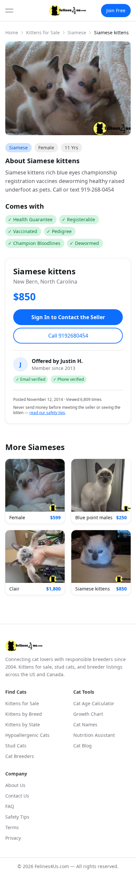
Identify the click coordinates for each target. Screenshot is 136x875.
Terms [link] (12, 827)
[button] (35, 491)
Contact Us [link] (17, 796)
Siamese (77, 32)
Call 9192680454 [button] (68, 335)
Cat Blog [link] (82, 745)
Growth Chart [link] (88, 714)
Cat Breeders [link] (19, 756)
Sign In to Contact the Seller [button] (68, 317)
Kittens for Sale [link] (22, 703)
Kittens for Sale (43, 32)
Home (11, 32)
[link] (67, 10)
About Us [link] (15, 785)
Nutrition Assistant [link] (94, 735)
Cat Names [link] (85, 724)
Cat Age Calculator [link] (93, 703)
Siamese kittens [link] (111, 32)
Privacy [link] (13, 838)
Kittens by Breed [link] (23, 714)
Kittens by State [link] (22, 724)
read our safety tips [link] (47, 412)
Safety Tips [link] (17, 817)
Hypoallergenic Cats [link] (27, 735)
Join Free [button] (115, 10)
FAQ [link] (9, 806)
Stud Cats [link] (15, 745)
